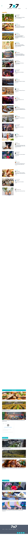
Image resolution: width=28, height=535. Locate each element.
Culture (19, 8)
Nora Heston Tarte (18, 189)
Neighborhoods (10, 8)
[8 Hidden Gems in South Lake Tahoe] (8, 191)
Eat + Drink (15, 8)
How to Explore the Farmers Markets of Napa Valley (9, 490)
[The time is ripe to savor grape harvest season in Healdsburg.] (14, 495)
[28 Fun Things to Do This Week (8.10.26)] (8, 127)
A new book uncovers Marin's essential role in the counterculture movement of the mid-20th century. (20, 55)
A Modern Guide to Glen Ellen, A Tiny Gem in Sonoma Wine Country (11, 458)
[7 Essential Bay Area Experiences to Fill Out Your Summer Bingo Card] (8, 164)
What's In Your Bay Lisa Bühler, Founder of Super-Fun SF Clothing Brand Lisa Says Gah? (20, 45)
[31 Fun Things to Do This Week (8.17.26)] (8, 72)
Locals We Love (17, 42)
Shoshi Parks (18, 52)
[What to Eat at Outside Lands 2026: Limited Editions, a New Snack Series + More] (8, 173)
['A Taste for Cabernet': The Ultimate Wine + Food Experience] (8, 18)
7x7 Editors (17, 134)
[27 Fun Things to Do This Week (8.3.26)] (8, 182)
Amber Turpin (18, 116)
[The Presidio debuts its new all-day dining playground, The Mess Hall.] (8, 27)
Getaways (16, 115)
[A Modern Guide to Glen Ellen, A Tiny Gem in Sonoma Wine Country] (14, 453)
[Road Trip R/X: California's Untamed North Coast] (8, 82)
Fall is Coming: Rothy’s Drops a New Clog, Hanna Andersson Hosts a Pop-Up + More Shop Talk (20, 146)
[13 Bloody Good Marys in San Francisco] (8, 136)
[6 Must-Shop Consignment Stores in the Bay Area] (8, 91)
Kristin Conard (18, 34)
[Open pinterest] (23, 533)
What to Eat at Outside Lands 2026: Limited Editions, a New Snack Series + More (20, 173)
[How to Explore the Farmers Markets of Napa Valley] (8, 155)
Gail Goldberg (18, 43)
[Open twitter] (19, 533)
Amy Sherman (18, 171)
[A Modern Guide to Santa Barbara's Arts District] (8, 118)
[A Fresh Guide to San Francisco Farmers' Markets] (8, 63)
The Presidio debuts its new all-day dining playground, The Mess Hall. (11, 400)
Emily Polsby (18, 107)
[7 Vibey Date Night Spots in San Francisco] (8, 100)
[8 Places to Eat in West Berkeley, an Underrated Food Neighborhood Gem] (8, 109)
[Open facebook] (17, 533)
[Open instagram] (21, 533)
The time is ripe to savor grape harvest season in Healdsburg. (10, 500)
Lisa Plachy (17, 125)
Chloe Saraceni (18, 61)
